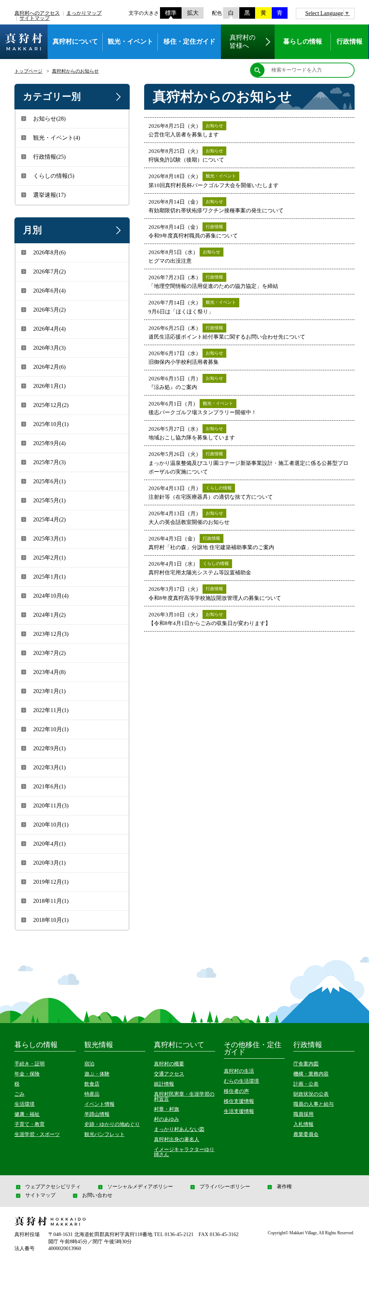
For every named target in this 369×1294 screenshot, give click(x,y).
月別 (32, 230)
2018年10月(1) (50, 920)
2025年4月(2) (49, 519)
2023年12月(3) (50, 634)
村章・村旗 (166, 1109)
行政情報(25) (49, 157)
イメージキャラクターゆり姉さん (184, 1152)
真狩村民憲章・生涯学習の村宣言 (184, 1096)
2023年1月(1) (49, 691)
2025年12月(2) (50, 405)
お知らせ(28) (49, 119)
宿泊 (89, 1064)
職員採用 (303, 1114)
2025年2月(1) (49, 558)
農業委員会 (306, 1134)
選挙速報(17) (49, 195)
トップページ (28, 71)
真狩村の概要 (169, 1064)
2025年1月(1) (49, 577)
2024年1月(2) (49, 615)
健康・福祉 (27, 1114)
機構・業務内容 (311, 1074)
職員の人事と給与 (313, 1104)
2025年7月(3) (49, 462)
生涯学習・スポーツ (37, 1134)
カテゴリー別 (52, 96)
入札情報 (303, 1124)
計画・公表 (306, 1084)
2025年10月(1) (50, 424)
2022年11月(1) (50, 710)
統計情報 (164, 1084)
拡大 (193, 13)
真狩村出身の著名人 (176, 1139)
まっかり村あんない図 (179, 1129)
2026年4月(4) (49, 329)
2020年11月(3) (50, 805)
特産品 (91, 1094)
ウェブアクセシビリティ (53, 1186)
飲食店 (91, 1084)
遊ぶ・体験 (97, 1074)
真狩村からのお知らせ (75, 71)
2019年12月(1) (50, 882)
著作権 (284, 1186)
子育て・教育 (29, 1124)
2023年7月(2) (49, 653)
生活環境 (24, 1104)
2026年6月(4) (49, 291)
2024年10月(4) (50, 596)
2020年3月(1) (49, 863)
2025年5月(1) (49, 500)
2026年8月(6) (49, 252)
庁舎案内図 (306, 1064)
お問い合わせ (97, 1195)
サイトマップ (34, 18)
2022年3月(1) (49, 767)
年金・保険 (27, 1074)
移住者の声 (236, 1091)
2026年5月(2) (49, 310)
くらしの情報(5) (53, 176)
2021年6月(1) (49, 786)
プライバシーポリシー (225, 1186)
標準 (171, 13)
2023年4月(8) (49, 672)
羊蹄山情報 (97, 1114)
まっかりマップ (84, 13)
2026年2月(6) (49, 367)
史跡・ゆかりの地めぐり (112, 1124)
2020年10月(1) (50, 825)
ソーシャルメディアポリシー (140, 1186)
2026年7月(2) (49, 271)
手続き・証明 (29, 1064)
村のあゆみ (166, 1119)
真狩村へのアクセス (37, 13)
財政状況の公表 (311, 1094)
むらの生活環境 (241, 1081)
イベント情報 (99, 1104)
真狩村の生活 (239, 1071)
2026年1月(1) (49, 386)
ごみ (19, 1094)
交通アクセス (169, 1074)
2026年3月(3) (49, 348)
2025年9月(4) (49, 443)
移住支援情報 (239, 1101)
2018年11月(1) (50, 901)
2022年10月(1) (50, 729)
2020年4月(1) (49, 844)
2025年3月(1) (49, 538)
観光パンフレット (104, 1134)
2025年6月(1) (49, 481)
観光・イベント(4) (56, 138)
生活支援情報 (239, 1111)
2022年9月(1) (49, 748)
